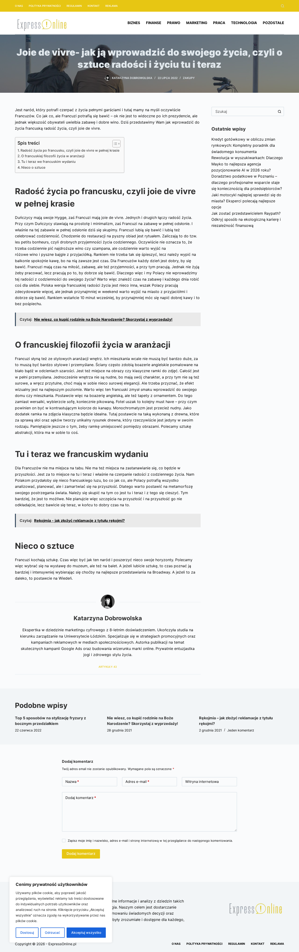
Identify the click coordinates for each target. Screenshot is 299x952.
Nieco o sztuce (33, 167)
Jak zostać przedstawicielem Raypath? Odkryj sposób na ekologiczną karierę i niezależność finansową (246, 219)
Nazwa (72, 781)
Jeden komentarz (240, 730)
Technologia (244, 23)
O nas (19, 5)
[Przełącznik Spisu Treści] (114, 144)
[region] (60, 910)
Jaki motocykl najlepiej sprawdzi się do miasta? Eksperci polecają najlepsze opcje (246, 201)
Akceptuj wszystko (86, 932)
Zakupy (189, 78)
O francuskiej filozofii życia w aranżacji (53, 156)
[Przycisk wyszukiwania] (279, 111)
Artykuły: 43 (108, 666)
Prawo (173, 23)
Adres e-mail (137, 781)
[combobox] (243, 111)
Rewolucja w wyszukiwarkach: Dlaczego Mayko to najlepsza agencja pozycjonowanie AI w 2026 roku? (247, 163)
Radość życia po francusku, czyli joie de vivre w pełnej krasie (70, 150)
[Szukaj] (282, 5)
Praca (219, 23)
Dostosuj (27, 932)
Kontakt (94, 5)
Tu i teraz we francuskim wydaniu (48, 162)
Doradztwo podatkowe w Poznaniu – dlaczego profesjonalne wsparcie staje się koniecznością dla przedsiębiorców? (246, 182)
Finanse (153, 23)
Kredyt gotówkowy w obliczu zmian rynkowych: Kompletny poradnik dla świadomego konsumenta (243, 145)
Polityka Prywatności (45, 5)
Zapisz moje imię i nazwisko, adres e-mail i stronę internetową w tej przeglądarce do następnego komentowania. (150, 840)
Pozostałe (273, 23)
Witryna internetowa (202, 781)
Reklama (111, 5)
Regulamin (74, 5)
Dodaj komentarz (80, 797)
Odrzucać (52, 932)
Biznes (134, 23)
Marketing (196, 23)
